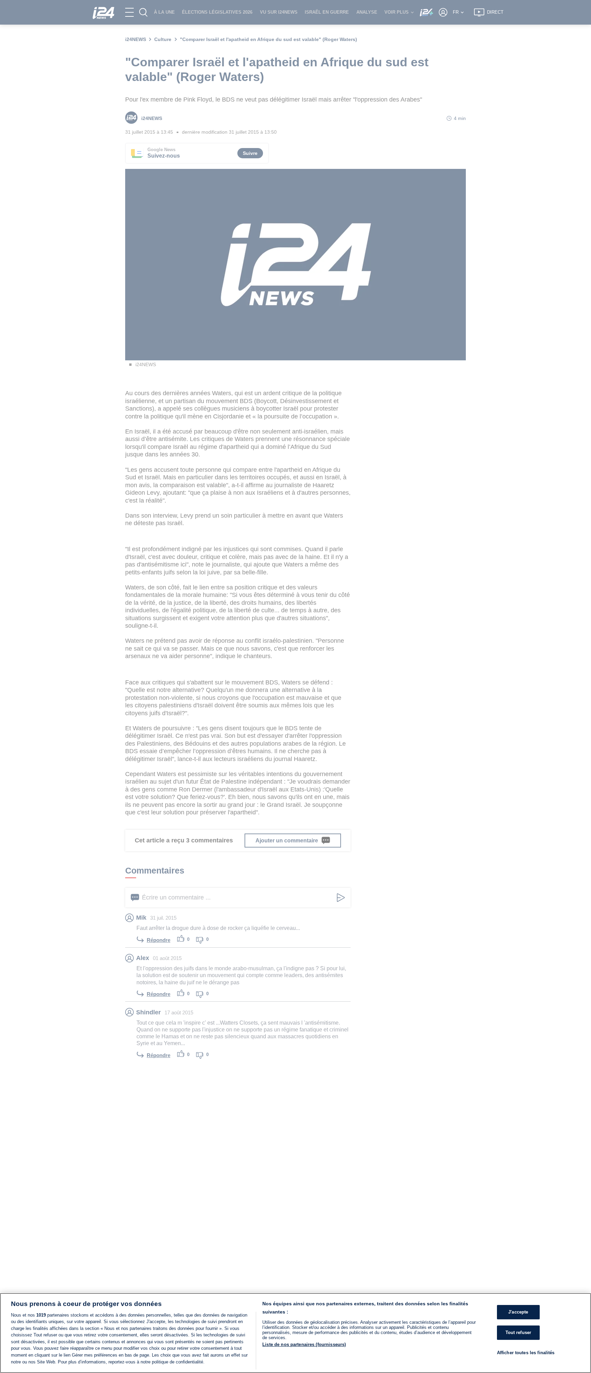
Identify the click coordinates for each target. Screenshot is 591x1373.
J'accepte (518, 1312)
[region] (295, 1333)
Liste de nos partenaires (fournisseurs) (304, 1344)
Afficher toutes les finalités (526, 1352)
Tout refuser (518, 1332)
